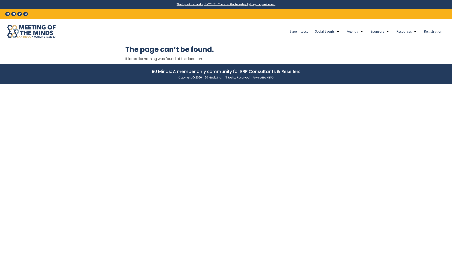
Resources (404, 31)
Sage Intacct (299, 31)
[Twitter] (19, 14)
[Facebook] (7, 14)
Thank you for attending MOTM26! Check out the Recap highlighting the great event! (226, 4)
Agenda (352, 31)
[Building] (25, 14)
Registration (433, 31)
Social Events (325, 31)
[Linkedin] (13, 14)
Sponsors (377, 31)
